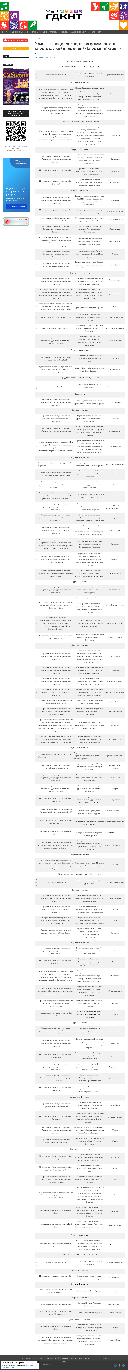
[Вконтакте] (115, 1365)
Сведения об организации (19, 32)
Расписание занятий (39, 32)
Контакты (64, 32)
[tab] (5, 102)
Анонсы (37, 38)
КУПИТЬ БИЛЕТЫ (96, 32)
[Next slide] (26, 86)
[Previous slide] (5, 86)
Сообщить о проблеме (16, 206)
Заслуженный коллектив (78, 32)
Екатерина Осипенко (42, 57)
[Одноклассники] (119, 1365)
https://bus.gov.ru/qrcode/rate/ (16, 151)
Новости (5, 32)
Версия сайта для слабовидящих (17, 40)
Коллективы (53, 32)
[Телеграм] (123, 1365)
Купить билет (15, 48)
